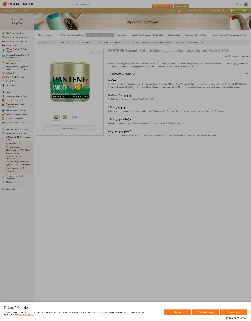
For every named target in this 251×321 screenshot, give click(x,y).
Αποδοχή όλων (234, 312)
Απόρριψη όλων (205, 312)
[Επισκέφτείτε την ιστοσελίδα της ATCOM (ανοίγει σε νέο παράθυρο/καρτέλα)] (236, 318)
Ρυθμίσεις (177, 312)
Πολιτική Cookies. (26, 315)
